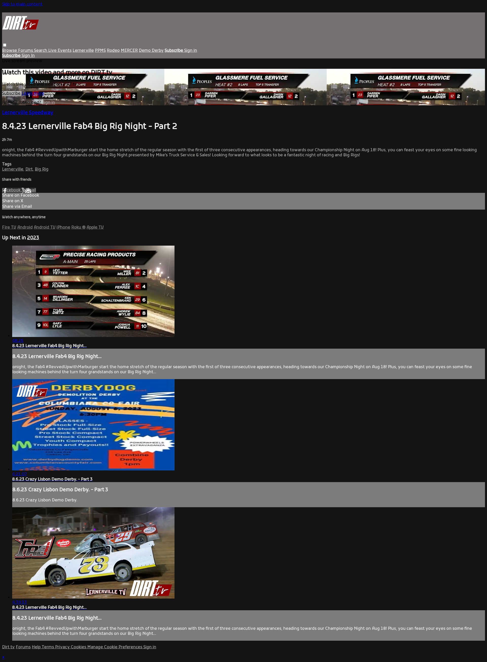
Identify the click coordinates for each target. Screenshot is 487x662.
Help (37, 647)
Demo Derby (151, 50)
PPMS (100, 50)
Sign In (28, 55)
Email (30, 190)
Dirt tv (8, 647)
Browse (10, 50)
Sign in (190, 50)
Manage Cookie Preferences (115, 647)
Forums (26, 50)
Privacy (63, 647)
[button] (4, 45)
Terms (48, 647)
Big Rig (41, 169)
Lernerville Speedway (27, 113)
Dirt (29, 169)
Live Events (60, 50)
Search (41, 50)
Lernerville (83, 50)
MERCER (129, 50)
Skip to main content (22, 4)
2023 (33, 238)
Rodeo (113, 50)
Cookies (79, 647)
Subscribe (12, 93)
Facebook (12, 190)
